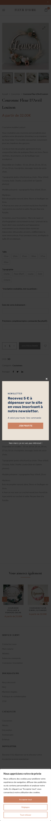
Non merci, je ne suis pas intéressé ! (25, 443)
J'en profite (25, 426)
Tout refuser (25, 815)
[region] (25, 795)
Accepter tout (25, 799)
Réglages (25, 807)
